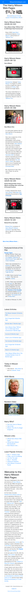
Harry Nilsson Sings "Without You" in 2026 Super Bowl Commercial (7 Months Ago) (13, 328)
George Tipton (8, 252)
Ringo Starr (19, 192)
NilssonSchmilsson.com (18, 2)
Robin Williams (13, 550)
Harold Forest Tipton (11, 259)
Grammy (7, 265)
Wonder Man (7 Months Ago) (13, 323)
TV (22, 542)
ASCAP (19, 291)
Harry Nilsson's (9, 228)
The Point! (8, 545)
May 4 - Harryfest (12, 459)
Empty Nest (11, 296)
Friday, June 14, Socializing (14, 456)
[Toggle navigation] (3, 2)
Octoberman (8, 82)
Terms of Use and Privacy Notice (14, 591)
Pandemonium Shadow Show (12, 494)
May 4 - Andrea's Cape (13, 454)
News (9, 16)
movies (17, 542)
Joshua (13, 278)
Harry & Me (10, 426)
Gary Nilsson (8, 134)
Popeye (21, 549)
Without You (9, 37)
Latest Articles (10, 17)
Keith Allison (18, 368)
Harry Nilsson (18, 143)
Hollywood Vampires (13, 461)
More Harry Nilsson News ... (11, 241)
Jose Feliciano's (9, 270)
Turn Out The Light (12, 458)
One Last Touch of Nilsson (14, 424)
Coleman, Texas (15, 370)
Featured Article (16, 16)
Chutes (14, 87)
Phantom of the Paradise (15, 290)
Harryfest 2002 (9, 155)
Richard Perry (9, 226)
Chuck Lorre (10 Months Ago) (13, 337)
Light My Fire (9, 272)
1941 (20, 501)
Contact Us (14, 588)
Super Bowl (15, 32)
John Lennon (11, 554)
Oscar (10, 283)
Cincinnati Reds (9, 166)
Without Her (10, 503)
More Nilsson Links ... (13, 445)
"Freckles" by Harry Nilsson (14, 415)
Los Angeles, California (11, 257)
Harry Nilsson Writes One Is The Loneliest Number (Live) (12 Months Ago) (13, 355)
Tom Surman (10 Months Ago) (13, 341)
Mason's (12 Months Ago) (12, 349)
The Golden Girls (16, 294)
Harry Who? (18, 17)
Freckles (7, 511)
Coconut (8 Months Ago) (12, 334)
